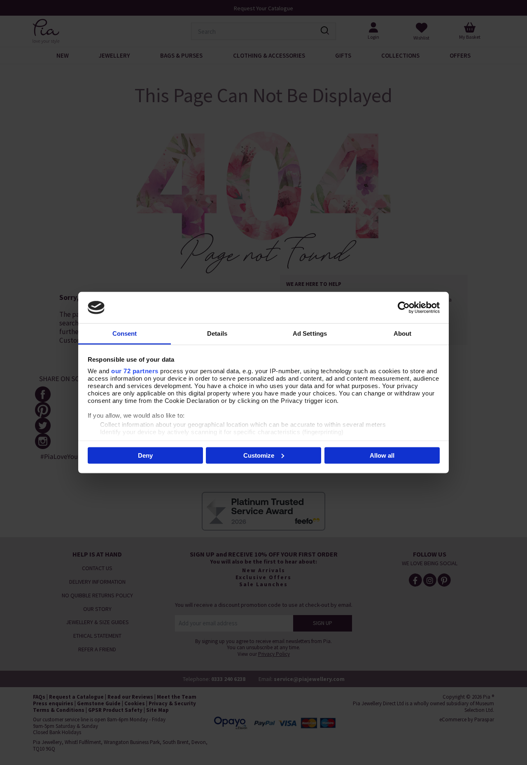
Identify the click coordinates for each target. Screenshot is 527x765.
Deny (145, 455)
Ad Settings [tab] (310, 333)
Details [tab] (217, 333)
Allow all (382, 455)
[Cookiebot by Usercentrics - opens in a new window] (404, 307)
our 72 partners (135, 370)
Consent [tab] (124, 333)
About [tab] (403, 333)
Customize (258, 455)
